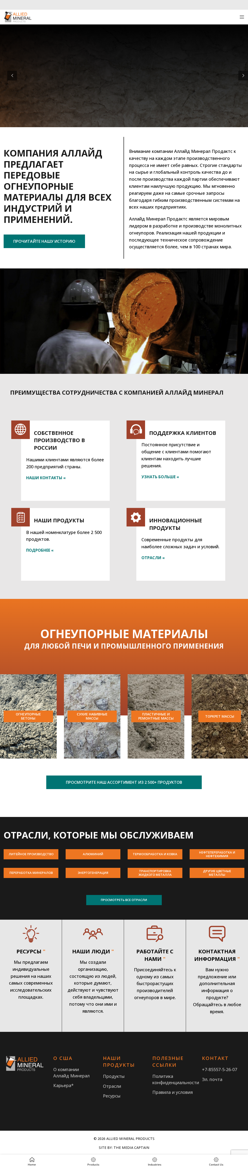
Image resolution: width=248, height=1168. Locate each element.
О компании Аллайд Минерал (71, 1072)
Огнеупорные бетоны (28, 716)
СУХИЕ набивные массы (92, 716)
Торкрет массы (219, 716)
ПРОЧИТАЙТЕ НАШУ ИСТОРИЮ (44, 241)
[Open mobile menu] (242, 17)
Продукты (114, 1076)
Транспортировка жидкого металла (155, 873)
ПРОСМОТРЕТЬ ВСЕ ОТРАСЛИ (124, 900)
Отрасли (112, 1086)
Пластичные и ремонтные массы (156, 716)
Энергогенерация (93, 872)
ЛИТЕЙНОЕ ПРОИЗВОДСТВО (31, 854)
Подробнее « (40, 550)
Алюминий (93, 854)
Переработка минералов (31, 872)
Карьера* (63, 1085)
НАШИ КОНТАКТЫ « (46, 477)
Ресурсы (112, 1096)
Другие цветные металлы (217, 873)
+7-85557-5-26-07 (219, 1069)
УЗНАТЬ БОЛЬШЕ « (160, 476)
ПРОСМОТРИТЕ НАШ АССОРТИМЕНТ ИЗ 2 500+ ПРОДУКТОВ (124, 782)
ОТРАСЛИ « (153, 557)
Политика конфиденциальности (175, 1079)
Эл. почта (212, 1079)
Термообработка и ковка (155, 854)
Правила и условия (172, 1092)
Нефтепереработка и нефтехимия (217, 854)
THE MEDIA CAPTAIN (131, 1147)
